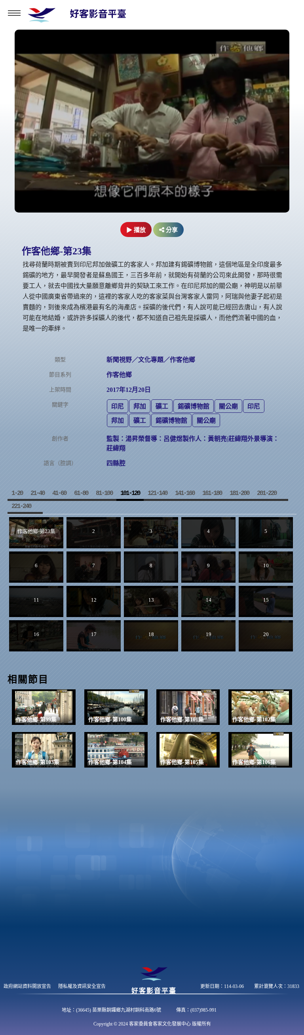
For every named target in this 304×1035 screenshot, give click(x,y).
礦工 (162, 406)
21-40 (37, 493)
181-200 (239, 493)
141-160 (184, 493)
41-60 (59, 493)
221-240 (21, 506)
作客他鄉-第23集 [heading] (56, 251)
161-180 (212, 493)
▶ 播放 (136, 230)
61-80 (81, 493)
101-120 (130, 493)
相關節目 (28, 679)
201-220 (266, 493)
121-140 (157, 493)
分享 (171, 230)
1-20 (17, 493)
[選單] (14, 13)
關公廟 (228, 406)
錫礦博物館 (193, 406)
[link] (44, 707)
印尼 (117, 406)
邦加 (139, 406)
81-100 (104, 493)
